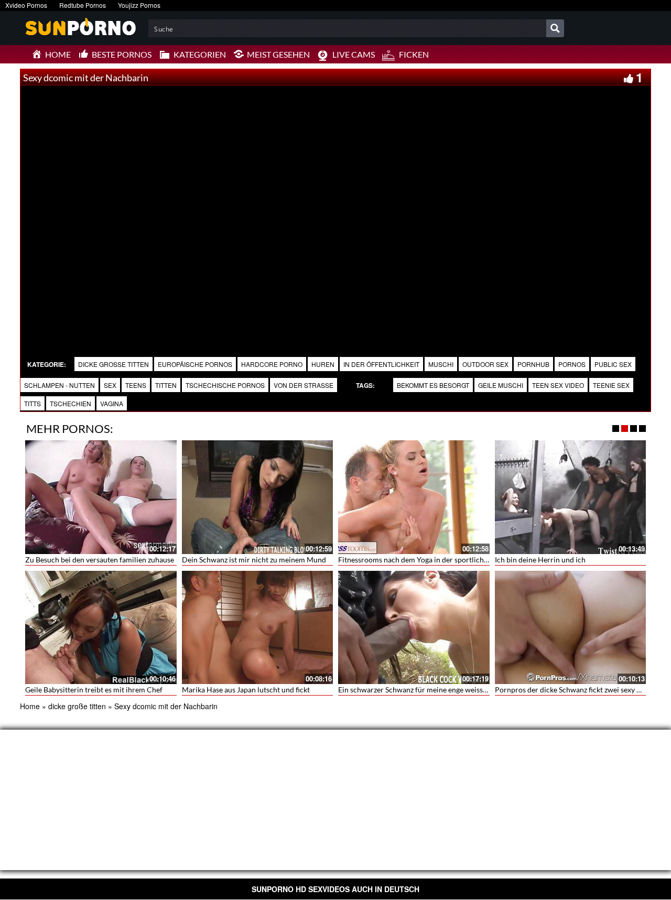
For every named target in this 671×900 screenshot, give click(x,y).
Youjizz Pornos (139, 5)
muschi (440, 364)
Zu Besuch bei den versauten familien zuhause (99, 559)
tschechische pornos (225, 385)
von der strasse (303, 385)
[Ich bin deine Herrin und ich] (570, 497)
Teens (135, 385)
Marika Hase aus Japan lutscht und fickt (246, 689)
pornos (572, 364)
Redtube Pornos (82, 5)
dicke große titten (113, 364)
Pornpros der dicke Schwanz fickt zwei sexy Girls (573, 689)
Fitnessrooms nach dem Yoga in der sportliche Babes (423, 559)
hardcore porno (271, 364)
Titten (166, 385)
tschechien (70, 403)
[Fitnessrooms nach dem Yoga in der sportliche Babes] (414, 497)
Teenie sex (611, 385)
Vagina (111, 403)
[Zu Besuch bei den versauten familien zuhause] (101, 497)
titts (32, 403)
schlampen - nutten (59, 385)
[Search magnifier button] (555, 28)
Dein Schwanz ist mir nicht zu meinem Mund (254, 559)
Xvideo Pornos (26, 5)
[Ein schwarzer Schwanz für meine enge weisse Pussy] (414, 627)
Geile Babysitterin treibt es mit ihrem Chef (94, 689)
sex (110, 385)
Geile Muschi (500, 385)
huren (322, 364)
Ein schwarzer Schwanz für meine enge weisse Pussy (422, 689)
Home (30, 706)
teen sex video (558, 385)
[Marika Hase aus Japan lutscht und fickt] (257, 627)
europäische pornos (195, 364)
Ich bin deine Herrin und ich (540, 559)
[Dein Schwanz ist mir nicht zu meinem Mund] (257, 497)
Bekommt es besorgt (433, 385)
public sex (613, 364)
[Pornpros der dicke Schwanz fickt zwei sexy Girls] (570, 627)
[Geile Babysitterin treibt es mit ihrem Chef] (101, 627)
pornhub (533, 364)
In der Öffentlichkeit (381, 364)
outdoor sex (485, 364)
